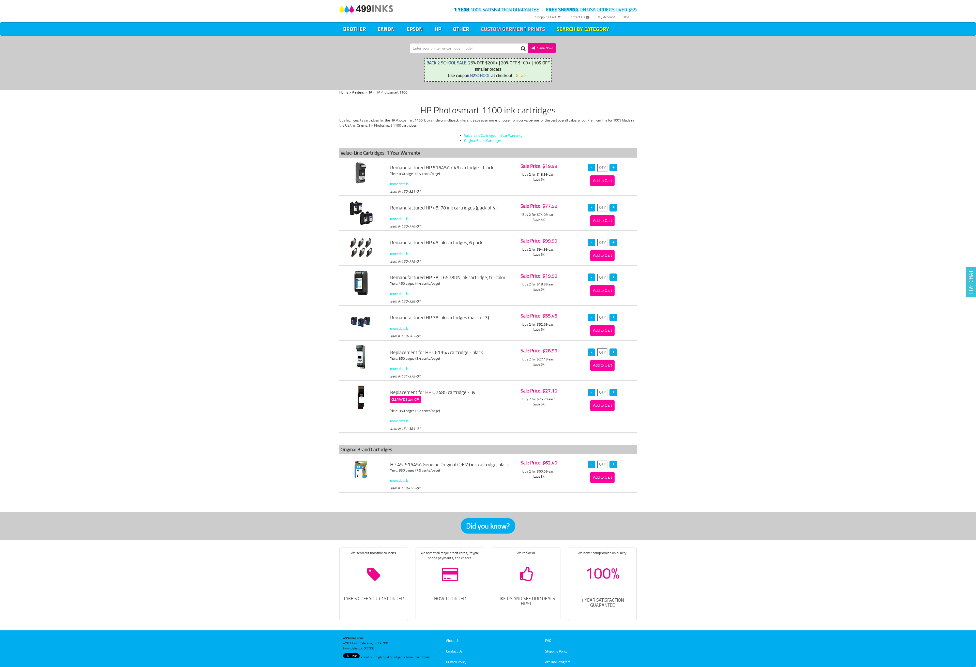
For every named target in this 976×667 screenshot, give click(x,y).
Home (343, 92)
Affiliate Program (558, 661)
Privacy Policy (456, 661)
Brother (354, 29)
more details (399, 183)
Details (520, 75)
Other (461, 29)
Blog (626, 16)
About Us (453, 640)
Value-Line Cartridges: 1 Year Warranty (493, 135)
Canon (386, 29)
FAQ (548, 640)
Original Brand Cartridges (483, 140)
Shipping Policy (556, 651)
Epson (415, 29)
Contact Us (577, 16)
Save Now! (544, 48)
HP (438, 29)
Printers (358, 92)
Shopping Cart (546, 16)
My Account (606, 16)
